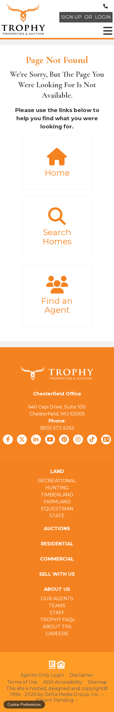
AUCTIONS (57, 528)
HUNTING (57, 488)
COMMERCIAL (57, 559)
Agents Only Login (42, 675)
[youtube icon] (50, 439)
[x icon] (22, 439)
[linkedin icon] (36, 439)
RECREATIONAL (57, 481)
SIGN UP (71, 17)
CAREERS (57, 633)
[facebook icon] (8, 439)
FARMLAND (57, 502)
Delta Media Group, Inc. (71, 694)
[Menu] (108, 30)
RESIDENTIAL (57, 544)
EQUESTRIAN (57, 509)
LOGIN (103, 17)
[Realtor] (52, 665)
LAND (57, 471)
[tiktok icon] (92, 439)
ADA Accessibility (62, 682)
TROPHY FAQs (57, 619)
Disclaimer (82, 675)
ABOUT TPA (57, 626)
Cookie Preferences (24, 704)
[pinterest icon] (64, 439)
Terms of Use (22, 682)
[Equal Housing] (62, 665)
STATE (57, 516)
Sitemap (97, 682)
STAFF (57, 612)
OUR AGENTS (57, 598)
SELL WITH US (57, 574)
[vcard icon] (106, 439)
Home (57, 173)
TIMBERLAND (57, 495)
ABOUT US (57, 589)
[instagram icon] (78, 439)
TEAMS (57, 605)
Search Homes (57, 237)
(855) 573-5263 (57, 428)
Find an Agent (57, 305)
